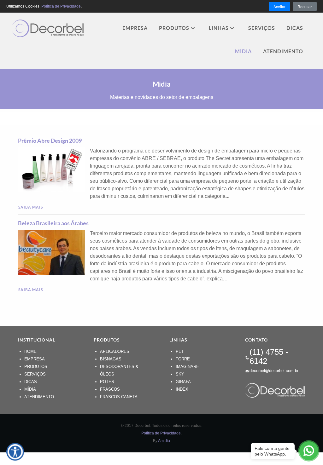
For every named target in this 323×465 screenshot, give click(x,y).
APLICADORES (114, 351)
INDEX (182, 389)
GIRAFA (183, 381)
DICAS (30, 381)
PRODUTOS (35, 366)
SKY (180, 374)
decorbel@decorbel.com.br (274, 370)
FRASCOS (110, 389)
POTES (107, 381)
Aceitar (279, 6)
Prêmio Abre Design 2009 (50, 140)
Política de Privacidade (161, 433)
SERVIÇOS (35, 374)
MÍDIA (30, 389)
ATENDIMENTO (39, 396)
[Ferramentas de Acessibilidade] (15, 452)
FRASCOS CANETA (119, 396)
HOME (30, 351)
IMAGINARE (187, 366)
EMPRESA (34, 359)
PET (180, 351)
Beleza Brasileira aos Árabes (53, 223)
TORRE (183, 359)
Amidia (164, 441)
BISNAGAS (110, 359)
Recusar (304, 6)
